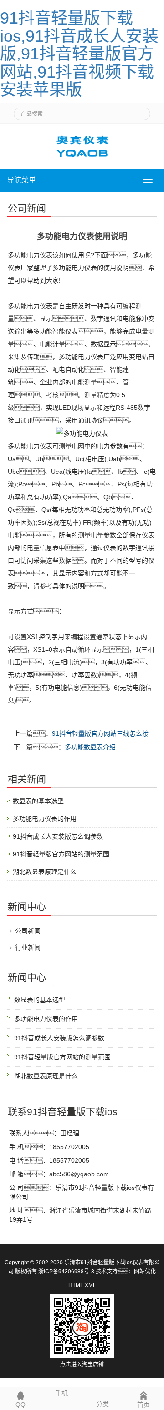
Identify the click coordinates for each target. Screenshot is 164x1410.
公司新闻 (28, 930)
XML (90, 1285)
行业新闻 (28, 947)
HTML (75, 1285)
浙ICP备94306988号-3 (66, 1271)
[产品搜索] (140, 111)
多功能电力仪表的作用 (45, 818)
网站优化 (145, 1271)
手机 (61, 1393)
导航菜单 (21, 180)
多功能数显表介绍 (90, 747)
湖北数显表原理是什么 (45, 871)
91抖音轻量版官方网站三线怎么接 (100, 733)
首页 (143, 1404)
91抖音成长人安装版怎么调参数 (58, 836)
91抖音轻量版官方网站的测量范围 (61, 854)
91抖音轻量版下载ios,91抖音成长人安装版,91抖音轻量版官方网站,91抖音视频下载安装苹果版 (79, 54)
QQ (20, 1404)
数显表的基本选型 (38, 801)
